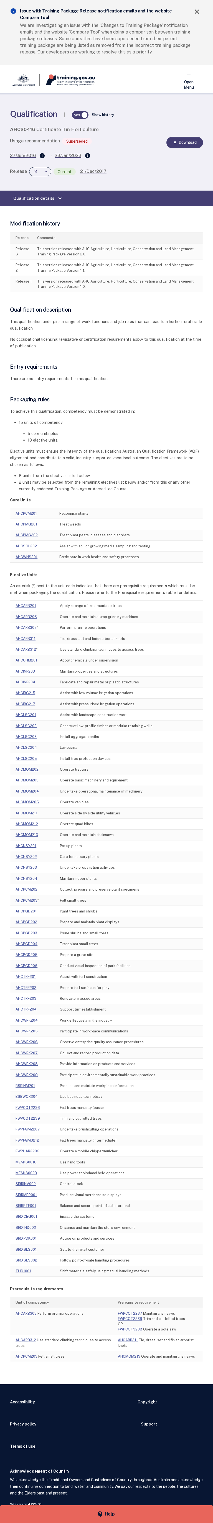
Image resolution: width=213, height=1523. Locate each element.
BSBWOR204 (27, 1096)
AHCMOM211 (26, 813)
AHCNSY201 (26, 846)
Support (149, 1424)
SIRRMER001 (26, 1195)
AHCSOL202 (26, 546)
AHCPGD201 (26, 911)
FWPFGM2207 (28, 1129)
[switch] (80, 115)
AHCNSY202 (26, 857)
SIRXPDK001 (26, 1238)
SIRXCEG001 (26, 1216)
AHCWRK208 (27, 1064)
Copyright (147, 1401)
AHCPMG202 (27, 535)
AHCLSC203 (26, 737)
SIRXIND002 (26, 1227)
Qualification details (38, 198)
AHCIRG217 (25, 704)
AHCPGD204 (26, 944)
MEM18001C (26, 1162)
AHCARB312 (26, 649)
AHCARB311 (26, 639)
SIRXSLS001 (26, 1249)
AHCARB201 (26, 606)
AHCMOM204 (27, 791)
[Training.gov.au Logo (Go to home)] (67, 80)
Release (18, 171)
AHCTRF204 (26, 1009)
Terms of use (23, 1446)
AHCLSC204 (26, 747)
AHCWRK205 (27, 1031)
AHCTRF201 (26, 977)
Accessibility (22, 1401)
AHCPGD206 (26, 966)
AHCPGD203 (26, 933)
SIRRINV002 (26, 1184)
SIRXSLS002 (26, 1260)
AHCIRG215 (25, 693)
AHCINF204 (25, 682)
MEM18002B (26, 1173)
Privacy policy (23, 1424)
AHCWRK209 (27, 1075)
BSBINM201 (25, 1086)
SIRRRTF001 (26, 1206)
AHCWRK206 (27, 1042)
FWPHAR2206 (27, 1151)
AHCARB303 (26, 627)
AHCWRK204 (27, 1020)
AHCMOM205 (27, 802)
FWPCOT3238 (130, 1329)
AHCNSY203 (26, 867)
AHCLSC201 (26, 715)
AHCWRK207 (27, 1053)
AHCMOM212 (27, 824)
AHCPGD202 (26, 922)
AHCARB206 (26, 617)
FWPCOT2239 (28, 1118)
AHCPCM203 (26, 900)
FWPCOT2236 (28, 1108)
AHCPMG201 (26, 524)
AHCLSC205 (26, 759)
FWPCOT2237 (130, 1313)
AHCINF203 (25, 671)
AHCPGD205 (26, 955)
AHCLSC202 (26, 726)
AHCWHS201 (26, 557)
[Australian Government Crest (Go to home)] (25, 80)
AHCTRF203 (26, 998)
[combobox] (40, 171)
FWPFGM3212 (27, 1140)
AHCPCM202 (26, 889)
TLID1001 (23, 1271)
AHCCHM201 (26, 660)
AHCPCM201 (26, 513)
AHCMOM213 (27, 835)
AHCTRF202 (26, 988)
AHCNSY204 (26, 878)
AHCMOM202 (27, 769)
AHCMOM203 (27, 780)
